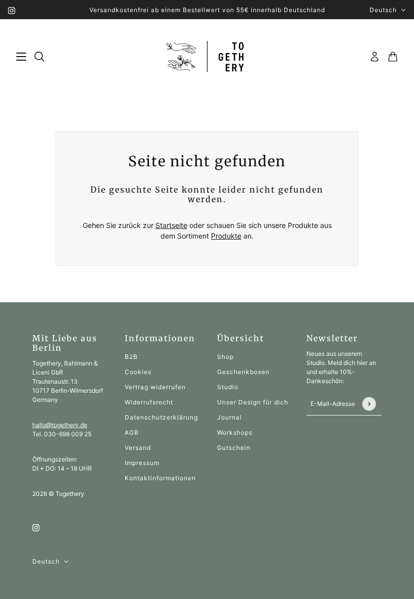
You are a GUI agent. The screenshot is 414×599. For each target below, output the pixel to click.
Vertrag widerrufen (155, 387)
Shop (225, 356)
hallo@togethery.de (59, 425)
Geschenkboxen (243, 372)
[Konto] (375, 57)
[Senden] (369, 403)
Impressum (142, 463)
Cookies (138, 372)
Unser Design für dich (252, 402)
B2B (131, 356)
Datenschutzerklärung (161, 417)
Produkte (226, 236)
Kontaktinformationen (160, 478)
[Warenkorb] (393, 57)
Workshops (234, 432)
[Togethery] (207, 56)
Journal (229, 417)
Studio (227, 387)
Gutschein (233, 447)
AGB (132, 432)
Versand (138, 447)
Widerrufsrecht (149, 402)
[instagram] (11, 10)
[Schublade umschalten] (21, 57)
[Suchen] (39, 57)
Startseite (171, 225)
